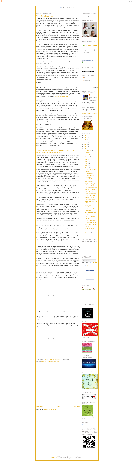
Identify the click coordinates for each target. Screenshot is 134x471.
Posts (85, 78)
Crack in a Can (89, 191)
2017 (85, 135)
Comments (87, 80)
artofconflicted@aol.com (61, 96)
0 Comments (56, 359)
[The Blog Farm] (90, 266)
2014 (85, 142)
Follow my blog (90, 278)
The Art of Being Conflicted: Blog (87, 60)
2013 (85, 144)
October (87, 152)
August (87, 157)
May (86, 163)
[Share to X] (66, 359)
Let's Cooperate (89, 181)
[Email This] (63, 359)
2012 (85, 146)
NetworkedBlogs (88, 270)
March (87, 167)
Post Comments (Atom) (50, 409)
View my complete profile (89, 113)
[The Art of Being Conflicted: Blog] (82, 62)
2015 (85, 140)
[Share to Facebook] (67, 359)
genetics (43, 361)
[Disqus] (58, 386)
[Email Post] (61, 359)
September (88, 154)
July (86, 159)
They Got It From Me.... (91, 222)
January (87, 235)
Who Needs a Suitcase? (91, 187)
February (87, 232)
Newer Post (39, 406)
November (88, 150)
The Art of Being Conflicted (88, 273)
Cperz (45, 359)
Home (58, 406)
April (86, 165)
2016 (85, 137)
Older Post (77, 406)
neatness (56, 361)
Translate (94, 262)
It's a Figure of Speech (91, 189)
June (86, 161)
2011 (85, 148)
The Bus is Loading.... (91, 220)
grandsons (50, 361)
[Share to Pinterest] (68, 359)
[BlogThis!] (64, 359)
